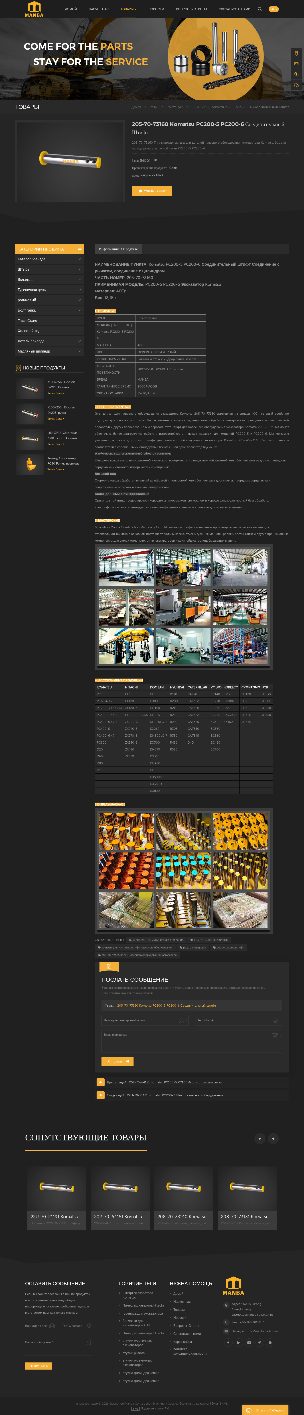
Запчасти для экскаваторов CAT (137, 1323)
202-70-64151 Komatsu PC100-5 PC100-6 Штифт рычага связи (175, 1082)
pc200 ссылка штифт (230, 947)
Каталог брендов (32, 259)
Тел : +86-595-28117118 (248, 1322)
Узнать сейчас (155, 191)
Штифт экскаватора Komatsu (138, 1295)
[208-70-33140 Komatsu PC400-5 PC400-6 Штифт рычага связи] (183, 1188)
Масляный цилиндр (34, 351)
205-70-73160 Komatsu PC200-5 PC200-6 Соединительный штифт (166, 1005)
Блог (215, 1403)
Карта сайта (182, 1342)
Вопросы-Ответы (191, 9)
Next (273, 1138)
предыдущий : (117, 1082)
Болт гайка (27, 310)
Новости (156, 9)
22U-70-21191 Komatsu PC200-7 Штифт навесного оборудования (175, 1095)
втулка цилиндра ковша (141, 1373)
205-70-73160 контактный (211, 940)
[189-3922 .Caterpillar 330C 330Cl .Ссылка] (30, 439)
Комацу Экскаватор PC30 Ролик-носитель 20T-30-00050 (63, 461)
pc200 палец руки (194, 947)
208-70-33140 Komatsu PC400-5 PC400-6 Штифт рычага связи (184, 1216)
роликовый (27, 300)
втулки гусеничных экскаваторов (137, 1343)
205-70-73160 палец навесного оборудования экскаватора (139, 955)
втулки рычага (134, 1353)
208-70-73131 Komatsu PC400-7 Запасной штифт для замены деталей (247, 1216)
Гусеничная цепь (32, 290)
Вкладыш (25, 279)
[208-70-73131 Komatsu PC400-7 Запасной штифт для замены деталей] (247, 1188)
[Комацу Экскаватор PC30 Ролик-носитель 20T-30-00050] (30, 464)
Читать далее (54, 393)
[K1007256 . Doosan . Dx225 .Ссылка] (30, 388)
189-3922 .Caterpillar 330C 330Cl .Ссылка (62, 435)
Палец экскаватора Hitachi (143, 1305)
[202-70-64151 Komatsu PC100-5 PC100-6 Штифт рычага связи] (120, 1188)
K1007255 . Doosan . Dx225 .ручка (62, 410)
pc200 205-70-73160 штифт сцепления (157, 940)
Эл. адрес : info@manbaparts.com (255, 1331)
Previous (259, 1138)
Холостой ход (29, 331)
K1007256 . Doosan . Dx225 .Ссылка (62, 384)
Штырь (153, 107)
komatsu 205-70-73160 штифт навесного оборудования (136, 947)
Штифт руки (174, 107)
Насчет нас (99, 9)
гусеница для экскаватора (143, 1313)
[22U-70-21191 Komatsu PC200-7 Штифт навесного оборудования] (56, 1188)
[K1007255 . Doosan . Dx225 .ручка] (30, 414)
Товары (127, 9)
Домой (71, 9)
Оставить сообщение (270, 1410)
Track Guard (27, 320)
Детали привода (31, 341)
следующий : (116, 1095)
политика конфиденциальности (190, 1351)
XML (225, 1403)
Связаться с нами (234, 9)
